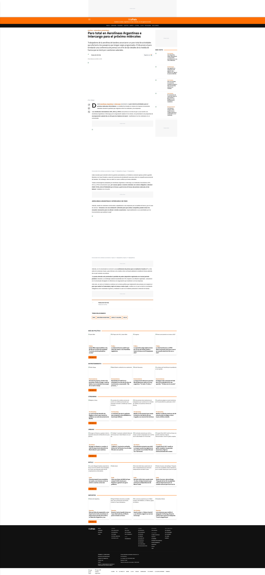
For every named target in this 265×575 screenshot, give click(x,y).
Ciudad (137, 571)
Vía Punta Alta (114, 538)
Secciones (155, 25)
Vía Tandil (113, 534)
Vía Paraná (141, 542)
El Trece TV (122, 571)
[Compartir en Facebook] (89, 105)
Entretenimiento (156, 542)
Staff (99, 562)
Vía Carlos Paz (115, 530)
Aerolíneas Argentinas (101, 30)
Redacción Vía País (96, 55)
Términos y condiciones (104, 554)
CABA (99, 534)
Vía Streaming (168, 532)
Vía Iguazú (140, 534)
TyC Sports (150, 571)
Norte (132, 25)
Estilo (153, 546)
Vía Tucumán (128, 532)
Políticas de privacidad (104, 556)
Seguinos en (147, 55)
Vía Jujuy (127, 530)
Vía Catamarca (128, 534)
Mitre (127, 571)
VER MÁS (92, 357)
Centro (126, 25)
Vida (153, 548)
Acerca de (100, 560)
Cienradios (143, 571)
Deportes (154, 544)
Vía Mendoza (128, 538)
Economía (154, 538)
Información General (157, 540)
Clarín (112, 571)
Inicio (108, 25)
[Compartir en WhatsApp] (89, 108)
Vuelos (125, 317)
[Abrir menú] (101, 19)
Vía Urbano (167, 530)
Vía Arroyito (114, 532)
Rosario (120, 25)
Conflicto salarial (116, 317)
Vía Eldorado (141, 532)
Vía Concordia (141, 543)
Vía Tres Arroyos (115, 536)
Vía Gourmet (168, 534)
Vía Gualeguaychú (142, 545)
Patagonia (148, 25)
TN (116, 571)
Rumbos (167, 538)
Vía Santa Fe (141, 538)
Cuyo (142, 25)
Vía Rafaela (141, 540)
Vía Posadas (141, 530)
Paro (94, 317)
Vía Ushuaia (154, 530)
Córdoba (113, 25)
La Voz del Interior (159, 571)
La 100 (132, 571)
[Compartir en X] (89, 112)
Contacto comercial (103, 558)
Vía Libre (167, 536)
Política (90, 30)
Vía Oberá (140, 536)
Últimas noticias (156, 534)
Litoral (137, 25)
